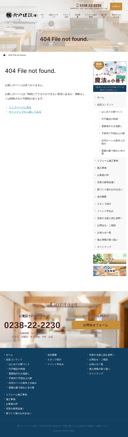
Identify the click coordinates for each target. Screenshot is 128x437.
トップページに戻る (20, 107)
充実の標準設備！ (106, 182)
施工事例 (101, 167)
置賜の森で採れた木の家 (113, 152)
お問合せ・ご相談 (106, 225)
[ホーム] (4, 55)
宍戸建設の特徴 (110, 118)
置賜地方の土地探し (112, 126)
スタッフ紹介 (104, 203)
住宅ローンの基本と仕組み (113, 142)
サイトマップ (104, 246)
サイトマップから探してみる (25, 111)
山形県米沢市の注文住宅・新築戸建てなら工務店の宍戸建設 (66, 426)
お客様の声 (103, 175)
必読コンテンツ (105, 104)
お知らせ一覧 (104, 232)
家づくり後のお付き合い (110, 189)
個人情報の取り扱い (107, 239)
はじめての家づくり (112, 111)
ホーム (100, 97)
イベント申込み (105, 210)
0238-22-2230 (32, 325)
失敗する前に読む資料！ (110, 218)
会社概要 (101, 196)
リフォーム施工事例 (107, 160)
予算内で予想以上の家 (113, 133)
